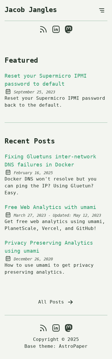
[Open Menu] (101, 10)
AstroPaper (73, 346)
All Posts (52, 302)
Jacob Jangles (31, 10)
